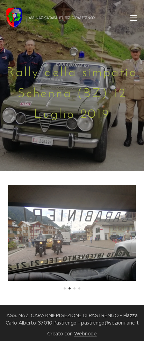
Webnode (85, 333)
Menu (134, 18)
